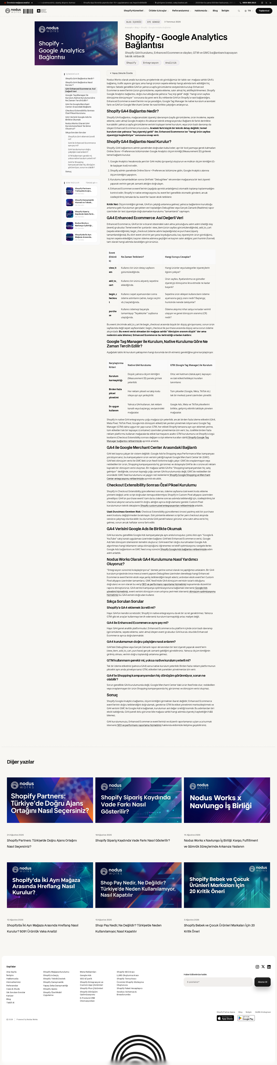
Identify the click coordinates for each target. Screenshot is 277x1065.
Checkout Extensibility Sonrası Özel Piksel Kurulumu (79, 112)
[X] (266, 3)
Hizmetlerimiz (13, 982)
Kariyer (10, 996)
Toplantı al (264, 11)
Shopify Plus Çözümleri (91, 988)
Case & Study (13, 989)
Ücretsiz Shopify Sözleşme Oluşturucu (130, 983)
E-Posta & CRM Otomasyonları (87, 999)
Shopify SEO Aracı (126, 972)
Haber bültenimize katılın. (195, 974)
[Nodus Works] (19, 11)
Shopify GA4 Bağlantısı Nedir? (79, 79)
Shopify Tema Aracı (126, 979)
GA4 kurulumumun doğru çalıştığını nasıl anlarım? (79, 151)
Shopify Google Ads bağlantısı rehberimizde (183, 549)
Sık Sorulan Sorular (15, 992)
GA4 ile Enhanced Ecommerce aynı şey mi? (82, 144)
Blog (215, 11)
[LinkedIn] (270, 3)
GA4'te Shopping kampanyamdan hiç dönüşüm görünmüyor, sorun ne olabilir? (81, 164)
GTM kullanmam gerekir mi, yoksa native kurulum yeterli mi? (82, 157)
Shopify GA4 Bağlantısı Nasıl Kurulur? (78, 84)
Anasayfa (128, 27)
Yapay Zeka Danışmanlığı (55, 986)
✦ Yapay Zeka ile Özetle (121, 73)
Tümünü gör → (91, 183)
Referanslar (12, 986)
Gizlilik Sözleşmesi (263, 1012)
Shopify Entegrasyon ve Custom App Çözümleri (91, 983)
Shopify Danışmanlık (53, 982)
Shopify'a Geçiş (50, 975)
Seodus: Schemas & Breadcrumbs (127, 993)
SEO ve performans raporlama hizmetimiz (164, 584)
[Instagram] (262, 3)
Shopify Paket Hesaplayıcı (129, 988)
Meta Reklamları (88, 972)
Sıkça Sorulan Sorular (75, 133)
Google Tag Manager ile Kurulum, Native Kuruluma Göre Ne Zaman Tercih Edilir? (80, 97)
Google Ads (85, 975)
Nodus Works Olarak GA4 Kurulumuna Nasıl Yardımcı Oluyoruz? (78, 126)
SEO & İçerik (86, 979)
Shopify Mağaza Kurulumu (56, 972)
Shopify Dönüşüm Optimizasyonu (89, 993)
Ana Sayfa (11, 972)
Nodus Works (32, 1019)
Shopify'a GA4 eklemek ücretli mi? (81, 138)
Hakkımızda (12, 979)
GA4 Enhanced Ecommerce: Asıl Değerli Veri (80, 90)
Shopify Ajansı (50, 989)
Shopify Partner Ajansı (226, 1012)
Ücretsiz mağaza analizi (18, 3)
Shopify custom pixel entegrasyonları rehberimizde (167, 505)
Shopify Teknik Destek (54, 979)
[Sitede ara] (239, 11)
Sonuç (68, 172)
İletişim (225, 11)
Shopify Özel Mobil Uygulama (52, 994)
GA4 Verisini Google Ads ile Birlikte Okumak (78, 118)
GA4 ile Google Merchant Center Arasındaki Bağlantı (78, 106)
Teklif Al (10, 1003)
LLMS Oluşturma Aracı (128, 975)
